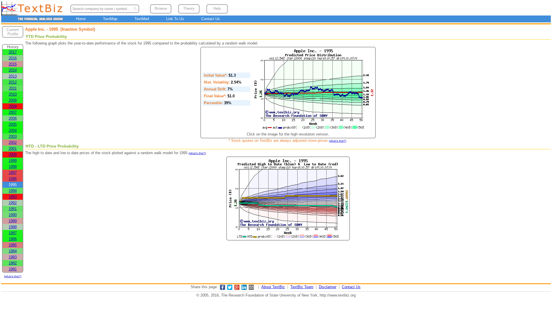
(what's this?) (12, 276)
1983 (13, 257)
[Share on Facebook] (222, 288)
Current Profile (13, 32)
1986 (13, 239)
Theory (189, 8)
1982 (13, 263)
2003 (13, 136)
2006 (13, 118)
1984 (13, 251)
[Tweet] (229, 288)
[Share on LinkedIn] (244, 288)
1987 (13, 233)
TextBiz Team (301, 287)
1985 (13, 245)
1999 (13, 160)
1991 (13, 209)
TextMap (110, 19)
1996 (13, 179)
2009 (13, 100)
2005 (13, 124)
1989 (13, 221)
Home (81, 19)
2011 (13, 88)
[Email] (251, 288)
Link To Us (175, 19)
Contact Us (210, 19)
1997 (13, 172)
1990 (13, 215)
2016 (13, 58)
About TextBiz (273, 287)
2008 (13, 106)
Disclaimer (327, 287)
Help (217, 8)
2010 (13, 94)
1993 (13, 197)
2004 (13, 130)
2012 (13, 82)
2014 (13, 70)
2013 (13, 76)
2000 (13, 154)
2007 (13, 112)
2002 (13, 142)
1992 (13, 203)
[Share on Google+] (236, 288)
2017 (13, 52)
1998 (13, 166)
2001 (13, 148)
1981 (13, 269)
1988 (13, 227)
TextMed (142, 19)
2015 (13, 64)
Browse (161, 8)
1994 (13, 191)
